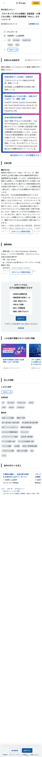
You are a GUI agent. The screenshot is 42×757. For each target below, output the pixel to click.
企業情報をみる (34, 24)
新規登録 (36, 3)
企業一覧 (9, 489)
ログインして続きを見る (21, 231)
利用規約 (4, 755)
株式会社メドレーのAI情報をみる (24, 155)
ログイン (21, 318)
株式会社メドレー (20, 489)
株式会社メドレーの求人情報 (11, 491)
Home (3, 489)
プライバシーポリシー (15, 755)
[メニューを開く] (4, 3)
